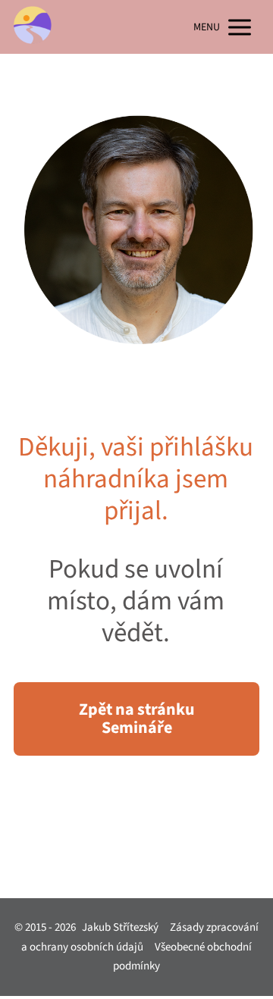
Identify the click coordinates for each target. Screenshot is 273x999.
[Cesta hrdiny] (33, 27)
